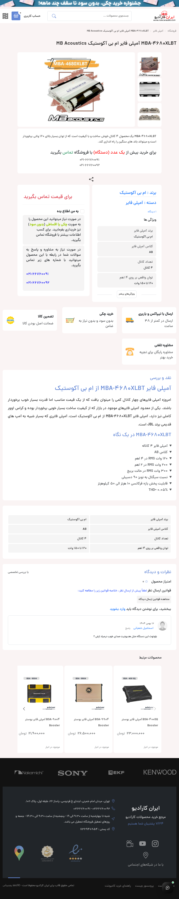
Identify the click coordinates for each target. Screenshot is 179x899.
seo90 (16, 885)
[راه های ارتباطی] (167, 887)
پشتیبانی (7, 885)
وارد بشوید (117, 609)
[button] (16, 16)
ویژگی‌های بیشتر (127, 294)
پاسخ (127, 628)
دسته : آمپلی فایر (141, 203)
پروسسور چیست (144, 886)
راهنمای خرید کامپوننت (118, 886)
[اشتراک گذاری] (91, 179)
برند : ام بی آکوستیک (138, 193)
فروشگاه (172, 31)
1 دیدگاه (152, 212)
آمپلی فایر (158, 31)
